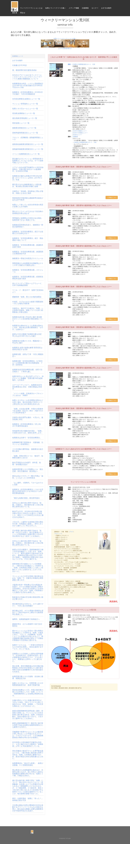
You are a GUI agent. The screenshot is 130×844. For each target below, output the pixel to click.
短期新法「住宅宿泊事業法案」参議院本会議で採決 (27, 246)
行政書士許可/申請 (19, 65)
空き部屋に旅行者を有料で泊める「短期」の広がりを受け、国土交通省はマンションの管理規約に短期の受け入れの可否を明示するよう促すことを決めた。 (27, 533)
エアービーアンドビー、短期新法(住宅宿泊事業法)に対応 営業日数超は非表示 (27, 387)
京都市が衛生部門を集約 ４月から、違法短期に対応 (27, 418)
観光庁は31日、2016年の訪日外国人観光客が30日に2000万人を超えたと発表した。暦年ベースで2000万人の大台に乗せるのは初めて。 (27, 514)
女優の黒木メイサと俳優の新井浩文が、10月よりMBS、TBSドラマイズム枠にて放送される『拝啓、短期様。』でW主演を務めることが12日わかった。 (27, 703)
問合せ (22, 13)
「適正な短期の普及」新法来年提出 (26, 498)
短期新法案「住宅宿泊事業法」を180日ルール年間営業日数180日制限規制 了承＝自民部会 (27, 363)
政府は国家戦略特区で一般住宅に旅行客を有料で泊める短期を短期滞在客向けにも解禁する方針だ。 (27, 725)
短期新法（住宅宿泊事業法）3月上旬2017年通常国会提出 (26, 425)
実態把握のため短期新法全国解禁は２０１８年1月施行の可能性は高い (27, 264)
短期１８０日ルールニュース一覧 (25, 108)
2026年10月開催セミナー (80, 133)
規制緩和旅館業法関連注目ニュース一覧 (27, 149)
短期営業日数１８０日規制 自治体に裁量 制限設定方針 (27, 677)
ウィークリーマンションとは (31, 8)
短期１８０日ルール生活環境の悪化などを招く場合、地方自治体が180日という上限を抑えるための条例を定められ (27, 402)
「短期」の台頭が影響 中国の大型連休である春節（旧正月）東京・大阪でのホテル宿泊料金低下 (27, 411)
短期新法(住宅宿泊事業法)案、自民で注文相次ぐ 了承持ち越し (27, 370)
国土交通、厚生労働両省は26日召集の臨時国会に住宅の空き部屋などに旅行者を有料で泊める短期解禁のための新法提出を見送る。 (27, 669)
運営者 (14, 13)
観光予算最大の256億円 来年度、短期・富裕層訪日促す (26, 463)
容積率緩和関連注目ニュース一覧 (25, 133)
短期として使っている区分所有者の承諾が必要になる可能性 (27, 205)
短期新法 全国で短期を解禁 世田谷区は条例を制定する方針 (27, 348)
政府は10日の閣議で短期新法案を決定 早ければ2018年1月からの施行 (27, 335)
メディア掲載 (74, 8)
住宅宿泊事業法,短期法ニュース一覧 (26, 99)
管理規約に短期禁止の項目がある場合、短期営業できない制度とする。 (27, 219)
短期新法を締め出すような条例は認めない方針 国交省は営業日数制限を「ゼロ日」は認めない (27, 327)
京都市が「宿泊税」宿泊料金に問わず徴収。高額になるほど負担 (27, 192)
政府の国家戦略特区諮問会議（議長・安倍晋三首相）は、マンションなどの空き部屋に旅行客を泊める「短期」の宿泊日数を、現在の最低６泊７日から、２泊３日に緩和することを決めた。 (27, 714)
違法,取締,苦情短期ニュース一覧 (24, 118)
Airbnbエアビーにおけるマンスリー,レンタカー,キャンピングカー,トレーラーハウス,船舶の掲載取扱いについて (27, 77)
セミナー (95, 8)
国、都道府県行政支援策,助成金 (24, 70)
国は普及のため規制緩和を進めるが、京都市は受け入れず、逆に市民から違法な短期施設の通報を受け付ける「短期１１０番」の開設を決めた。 (27, 773)
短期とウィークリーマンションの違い (65, 38)
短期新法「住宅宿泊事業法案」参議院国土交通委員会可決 (27, 252)
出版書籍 (85, 8)
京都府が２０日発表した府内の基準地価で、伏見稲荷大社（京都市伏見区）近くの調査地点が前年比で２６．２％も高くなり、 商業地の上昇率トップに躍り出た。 (27, 657)
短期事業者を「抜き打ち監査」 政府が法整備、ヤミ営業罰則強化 (27, 764)
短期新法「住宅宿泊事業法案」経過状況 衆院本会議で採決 (28, 277)
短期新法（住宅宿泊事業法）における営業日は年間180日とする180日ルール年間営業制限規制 (27, 491)
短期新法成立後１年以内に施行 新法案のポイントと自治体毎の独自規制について (27, 319)
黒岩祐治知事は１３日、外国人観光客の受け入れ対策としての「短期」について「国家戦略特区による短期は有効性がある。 (27, 693)
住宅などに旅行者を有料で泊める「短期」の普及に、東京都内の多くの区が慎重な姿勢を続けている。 (27, 505)
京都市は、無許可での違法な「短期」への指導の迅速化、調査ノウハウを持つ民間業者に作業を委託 (27, 310)
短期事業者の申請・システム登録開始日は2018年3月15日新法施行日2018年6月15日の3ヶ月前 (27, 85)
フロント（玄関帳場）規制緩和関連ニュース (27, 138)
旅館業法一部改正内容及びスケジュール (27, 258)
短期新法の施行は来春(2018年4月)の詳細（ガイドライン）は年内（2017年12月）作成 (27, 178)
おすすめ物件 (106, 8)
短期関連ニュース (17, 56)
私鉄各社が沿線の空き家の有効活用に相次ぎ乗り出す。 (27, 598)
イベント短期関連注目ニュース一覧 (26, 154)
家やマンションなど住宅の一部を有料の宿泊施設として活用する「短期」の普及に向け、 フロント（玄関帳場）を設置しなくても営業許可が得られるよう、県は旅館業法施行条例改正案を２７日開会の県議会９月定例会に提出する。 (27, 635)
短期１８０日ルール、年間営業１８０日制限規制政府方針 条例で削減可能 (27, 684)
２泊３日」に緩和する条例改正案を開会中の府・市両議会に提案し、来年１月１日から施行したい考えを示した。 (27, 524)
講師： (70, 64)
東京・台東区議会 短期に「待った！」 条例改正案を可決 (28, 799)
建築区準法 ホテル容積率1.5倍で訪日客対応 (27, 625)
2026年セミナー (77, 135)
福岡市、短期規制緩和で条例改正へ (26, 619)
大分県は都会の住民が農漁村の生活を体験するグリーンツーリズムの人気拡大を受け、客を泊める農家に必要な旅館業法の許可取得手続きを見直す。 (27, 808)
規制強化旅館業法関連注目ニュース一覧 (27, 144)
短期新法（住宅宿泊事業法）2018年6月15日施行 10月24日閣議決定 (27, 93)
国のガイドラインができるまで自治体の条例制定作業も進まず (27, 212)
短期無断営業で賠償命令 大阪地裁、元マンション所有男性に (27, 443)
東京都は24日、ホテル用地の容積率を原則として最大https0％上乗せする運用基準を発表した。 (27, 612)
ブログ (71, 531)
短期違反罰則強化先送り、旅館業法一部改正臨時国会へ (27, 226)
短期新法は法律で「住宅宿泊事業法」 (26, 437)
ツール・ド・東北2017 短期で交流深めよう (27, 291)
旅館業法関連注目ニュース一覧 (24, 128)
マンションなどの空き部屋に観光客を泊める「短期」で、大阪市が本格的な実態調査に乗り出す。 (27, 578)
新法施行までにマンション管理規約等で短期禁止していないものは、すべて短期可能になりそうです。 (27, 161)
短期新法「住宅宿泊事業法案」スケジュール (27, 271)
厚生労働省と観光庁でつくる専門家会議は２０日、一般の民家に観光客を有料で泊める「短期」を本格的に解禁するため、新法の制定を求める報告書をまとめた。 (27, 754)
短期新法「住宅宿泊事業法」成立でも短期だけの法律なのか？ (27, 232)
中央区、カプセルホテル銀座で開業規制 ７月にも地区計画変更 (28, 302)
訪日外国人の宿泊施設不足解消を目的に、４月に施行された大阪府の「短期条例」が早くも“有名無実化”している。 (27, 744)
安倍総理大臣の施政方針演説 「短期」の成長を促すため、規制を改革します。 (27, 432)
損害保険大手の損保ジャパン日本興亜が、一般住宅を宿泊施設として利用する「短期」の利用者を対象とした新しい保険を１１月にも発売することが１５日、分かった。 (27, 567)
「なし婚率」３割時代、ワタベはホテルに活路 (27, 483)
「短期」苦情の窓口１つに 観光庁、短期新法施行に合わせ (27, 457)
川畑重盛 (75, 136)
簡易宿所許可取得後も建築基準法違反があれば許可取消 (27, 199)
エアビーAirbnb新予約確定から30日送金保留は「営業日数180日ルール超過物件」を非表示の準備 (27, 169)
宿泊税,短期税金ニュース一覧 (23, 113)
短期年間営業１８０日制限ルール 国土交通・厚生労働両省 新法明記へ (27, 470)
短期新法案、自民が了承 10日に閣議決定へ (27, 355)
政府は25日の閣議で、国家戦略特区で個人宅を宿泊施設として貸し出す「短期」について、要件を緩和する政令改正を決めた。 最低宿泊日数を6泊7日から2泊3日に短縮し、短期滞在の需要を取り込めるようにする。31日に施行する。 (27, 554)
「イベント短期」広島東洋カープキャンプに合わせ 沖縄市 (27, 394)
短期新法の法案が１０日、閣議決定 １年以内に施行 (27, 342)
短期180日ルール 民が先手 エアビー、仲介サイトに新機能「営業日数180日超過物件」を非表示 (27, 378)
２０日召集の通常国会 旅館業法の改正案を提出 (27, 450)
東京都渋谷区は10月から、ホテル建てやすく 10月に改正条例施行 (27, 605)
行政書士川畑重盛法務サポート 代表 (83, 64)
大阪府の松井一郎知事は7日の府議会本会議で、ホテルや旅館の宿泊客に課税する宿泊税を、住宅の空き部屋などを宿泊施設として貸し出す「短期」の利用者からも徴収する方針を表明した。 (27, 588)
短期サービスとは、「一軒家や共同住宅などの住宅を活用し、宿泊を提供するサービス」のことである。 (27, 647)
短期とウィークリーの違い (55, 8)
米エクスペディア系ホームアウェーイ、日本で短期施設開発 (27, 284)
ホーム (14, 8)
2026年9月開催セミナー (79, 131)
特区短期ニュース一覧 (20, 123)
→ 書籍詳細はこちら (82, 583)
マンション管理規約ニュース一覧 (25, 104)
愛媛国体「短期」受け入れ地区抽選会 (26, 297)
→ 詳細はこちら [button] (111, 197)
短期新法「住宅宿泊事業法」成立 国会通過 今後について (27, 239)
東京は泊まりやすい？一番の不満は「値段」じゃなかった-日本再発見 (27, 477)
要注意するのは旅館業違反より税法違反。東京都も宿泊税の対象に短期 (26, 185)
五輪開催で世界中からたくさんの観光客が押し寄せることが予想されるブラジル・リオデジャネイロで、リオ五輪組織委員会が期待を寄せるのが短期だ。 (27, 735)
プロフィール (58, 533)
